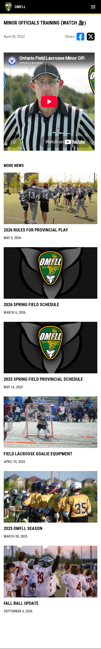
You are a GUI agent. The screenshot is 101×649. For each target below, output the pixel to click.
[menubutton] (93, 7)
